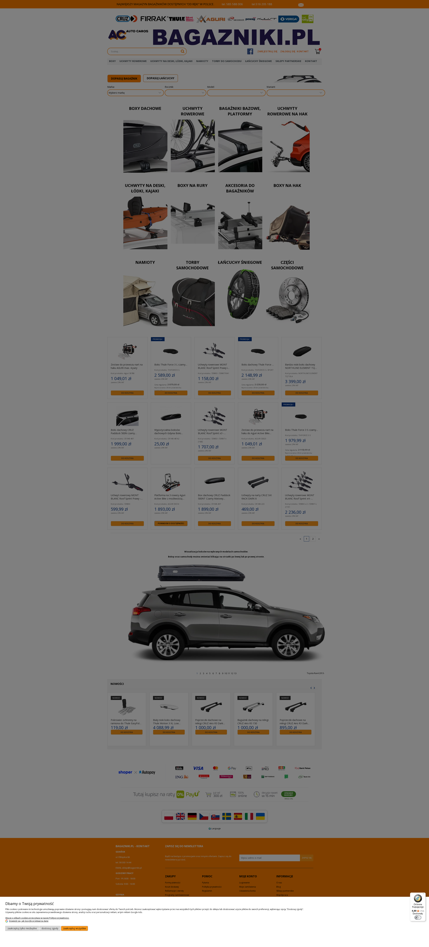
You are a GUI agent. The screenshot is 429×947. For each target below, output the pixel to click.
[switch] (418, 918)
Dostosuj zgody (50, 928)
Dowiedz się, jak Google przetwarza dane (28, 921)
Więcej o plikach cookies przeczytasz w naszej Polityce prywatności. (37, 918)
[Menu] (424, 895)
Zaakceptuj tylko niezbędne (22, 928)
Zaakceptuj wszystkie (74, 928)
